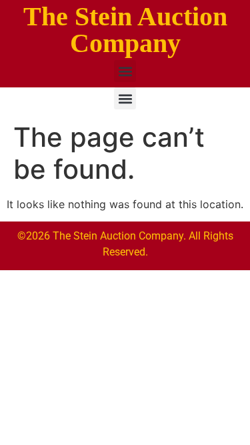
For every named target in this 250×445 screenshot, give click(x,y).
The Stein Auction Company (125, 29)
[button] (125, 71)
